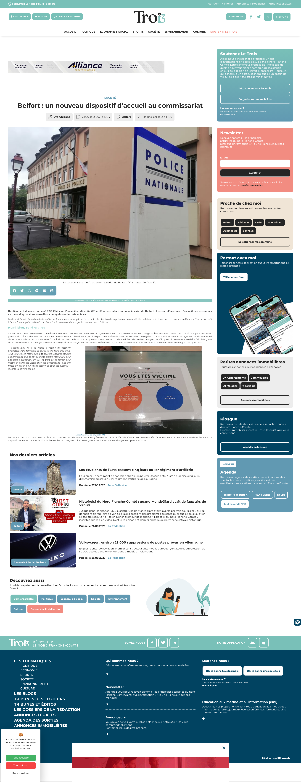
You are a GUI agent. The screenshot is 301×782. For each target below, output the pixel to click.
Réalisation (276, 758)
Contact (213, 4)
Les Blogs (25, 694)
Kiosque (23, 731)
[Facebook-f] (251, 16)
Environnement (176, 32)
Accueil (70, 32)
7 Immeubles (259, 377)
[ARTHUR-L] (150, 762)
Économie (29, 670)
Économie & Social (114, 32)
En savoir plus (227, 114)
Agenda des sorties (36, 720)
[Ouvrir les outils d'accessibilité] (297, 622)
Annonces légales (280, 4)
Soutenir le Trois (223, 32)
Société (154, 32)
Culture (199, 32)
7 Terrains (249, 385)
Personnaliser (20, 773)
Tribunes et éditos (35, 704)
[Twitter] (258, 16)
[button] (14, 291)
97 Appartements (234, 377)
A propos (227, 4)
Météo (21, 736)
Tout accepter (21, 757)
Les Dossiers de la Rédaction (47, 710)
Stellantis (41, 562)
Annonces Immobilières (251, 4)
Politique (88, 32)
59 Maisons (230, 385)
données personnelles (251, 185)
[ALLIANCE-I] (86, 85)
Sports (138, 32)
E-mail (224, 157)
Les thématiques (32, 661)
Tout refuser (20, 765)
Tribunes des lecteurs (39, 699)
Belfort (126, 116)
